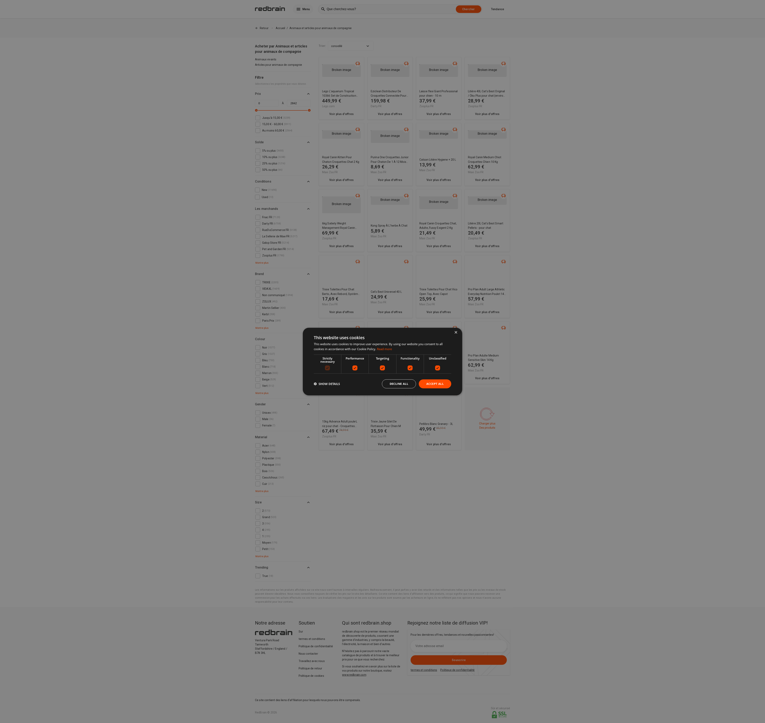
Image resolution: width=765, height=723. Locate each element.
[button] (327, 384)
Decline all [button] (399, 384)
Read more (384, 349)
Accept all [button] (435, 384)
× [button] (455, 332)
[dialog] (382, 361)
